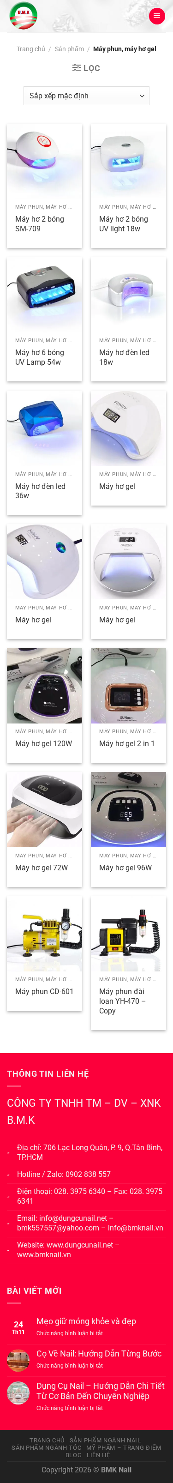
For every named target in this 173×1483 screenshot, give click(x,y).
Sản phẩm (69, 49)
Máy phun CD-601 (44, 991)
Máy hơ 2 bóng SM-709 (39, 224)
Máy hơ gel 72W (41, 867)
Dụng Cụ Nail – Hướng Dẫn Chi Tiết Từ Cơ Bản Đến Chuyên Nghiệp (100, 1390)
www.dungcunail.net (80, 1245)
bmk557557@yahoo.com (58, 1228)
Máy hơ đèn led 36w (40, 491)
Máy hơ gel (117, 486)
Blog (74, 1455)
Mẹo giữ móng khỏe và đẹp (86, 1321)
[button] (157, 16)
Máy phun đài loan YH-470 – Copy (122, 1001)
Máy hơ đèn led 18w (124, 357)
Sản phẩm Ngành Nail (105, 1440)
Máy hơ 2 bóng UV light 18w (123, 224)
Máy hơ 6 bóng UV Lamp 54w (39, 357)
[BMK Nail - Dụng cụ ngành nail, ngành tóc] (51, 16)
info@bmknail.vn (135, 1228)
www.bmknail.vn (44, 1254)
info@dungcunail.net (73, 1218)
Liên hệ (98, 1455)
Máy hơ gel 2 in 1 (127, 743)
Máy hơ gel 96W (125, 867)
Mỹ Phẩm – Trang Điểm (123, 1447)
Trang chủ (31, 49)
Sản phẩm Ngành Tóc (46, 1447)
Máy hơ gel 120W (43, 743)
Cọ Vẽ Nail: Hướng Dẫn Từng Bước (98, 1353)
